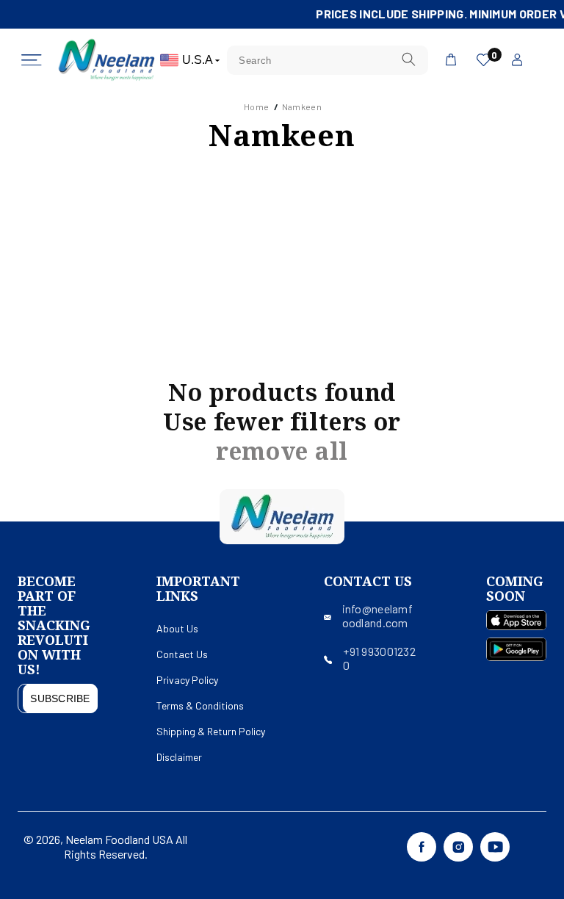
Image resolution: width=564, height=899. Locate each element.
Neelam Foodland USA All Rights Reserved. (126, 846)
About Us (177, 628)
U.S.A (198, 60)
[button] (31, 60)
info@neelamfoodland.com (377, 615)
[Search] (408, 59)
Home (256, 106)
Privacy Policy (187, 680)
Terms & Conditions (200, 705)
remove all (282, 451)
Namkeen (302, 106)
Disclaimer (179, 757)
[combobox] (327, 60)
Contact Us (182, 654)
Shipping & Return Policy (210, 731)
